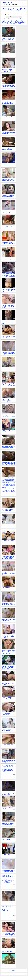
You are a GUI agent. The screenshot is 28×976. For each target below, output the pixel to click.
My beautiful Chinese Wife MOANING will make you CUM (8, 39)
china (4, 21)
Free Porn (7, 2)
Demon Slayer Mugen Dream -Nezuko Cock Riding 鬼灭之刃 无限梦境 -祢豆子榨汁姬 (8, 652)
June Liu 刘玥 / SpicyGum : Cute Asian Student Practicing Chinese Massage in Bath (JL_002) (8, 118)
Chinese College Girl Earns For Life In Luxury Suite (8, 149)
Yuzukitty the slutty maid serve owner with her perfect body (8, 573)
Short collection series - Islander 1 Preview (7, 730)
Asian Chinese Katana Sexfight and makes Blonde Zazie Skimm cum (8, 165)
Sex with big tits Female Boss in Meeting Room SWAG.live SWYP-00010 (7, 903)
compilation (20, 18)
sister (6, 20)
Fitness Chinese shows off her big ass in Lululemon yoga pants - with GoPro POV (8, 384)
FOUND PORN (14, 8)
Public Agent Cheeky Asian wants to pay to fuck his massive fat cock (8, 667)
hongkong (11, 22)
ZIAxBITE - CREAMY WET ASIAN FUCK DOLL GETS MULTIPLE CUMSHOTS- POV (8, 746)
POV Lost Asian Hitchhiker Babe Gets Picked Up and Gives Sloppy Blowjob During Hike (8, 950)
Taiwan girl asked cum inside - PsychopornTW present (8, 447)
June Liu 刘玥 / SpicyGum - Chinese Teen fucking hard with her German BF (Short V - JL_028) (8, 228)
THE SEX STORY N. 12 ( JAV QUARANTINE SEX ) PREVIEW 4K (8, 259)
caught (9, 20)
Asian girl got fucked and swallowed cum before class (8, 416)
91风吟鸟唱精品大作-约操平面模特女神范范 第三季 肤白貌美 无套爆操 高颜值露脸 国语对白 (8, 490)
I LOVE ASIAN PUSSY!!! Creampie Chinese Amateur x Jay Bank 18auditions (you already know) (8, 699)
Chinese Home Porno (6, 964)
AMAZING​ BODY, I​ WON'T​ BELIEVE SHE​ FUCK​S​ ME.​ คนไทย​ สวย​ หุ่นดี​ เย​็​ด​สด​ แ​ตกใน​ (8, 244)
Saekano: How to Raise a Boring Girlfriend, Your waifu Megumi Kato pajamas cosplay (8, 605)
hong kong (19, 20)
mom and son (13, 18)
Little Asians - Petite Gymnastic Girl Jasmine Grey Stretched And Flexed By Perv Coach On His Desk (8, 856)
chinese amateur (18, 22)
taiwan (24, 20)
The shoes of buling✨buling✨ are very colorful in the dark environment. (8, 793)
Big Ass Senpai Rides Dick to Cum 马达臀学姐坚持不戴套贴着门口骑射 (8, 683)
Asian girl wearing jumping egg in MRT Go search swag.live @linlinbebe (8, 881)
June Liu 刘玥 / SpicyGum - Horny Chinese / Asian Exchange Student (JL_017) (8, 102)
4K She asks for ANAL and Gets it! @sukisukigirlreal (8, 196)
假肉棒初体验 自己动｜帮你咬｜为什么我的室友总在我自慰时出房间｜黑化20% (8, 353)
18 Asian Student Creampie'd (8, 53)
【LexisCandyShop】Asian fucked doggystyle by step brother (8, 306)
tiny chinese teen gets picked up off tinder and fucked (7, 770)
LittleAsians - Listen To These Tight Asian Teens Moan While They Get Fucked (7, 71)
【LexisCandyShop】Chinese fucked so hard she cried (8, 322)
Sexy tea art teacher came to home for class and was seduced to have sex (8, 761)
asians (11, 21)
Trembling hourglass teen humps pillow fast (7, 368)
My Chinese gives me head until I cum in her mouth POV (8, 86)
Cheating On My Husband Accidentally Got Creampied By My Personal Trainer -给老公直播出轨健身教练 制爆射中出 (8, 809)
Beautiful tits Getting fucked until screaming (8, 620)
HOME (5, 8)
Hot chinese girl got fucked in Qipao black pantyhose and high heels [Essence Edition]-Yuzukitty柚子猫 (8, 558)
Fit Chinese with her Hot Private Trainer (7, 431)
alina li (23, 21)
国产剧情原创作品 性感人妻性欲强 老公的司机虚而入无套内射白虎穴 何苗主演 (8, 636)
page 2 (14, 970)
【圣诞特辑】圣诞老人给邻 (7, 587)
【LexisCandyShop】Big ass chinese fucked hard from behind (8, 290)
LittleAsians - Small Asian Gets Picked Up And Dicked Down (8, 180)
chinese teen (5, 22)
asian (20, 21)
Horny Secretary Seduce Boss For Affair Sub (7, 510)
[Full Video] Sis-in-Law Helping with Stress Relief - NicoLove (8, 912)
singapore (18, 23)
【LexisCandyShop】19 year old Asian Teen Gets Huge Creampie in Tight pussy (8, 337)
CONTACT (17, 10)
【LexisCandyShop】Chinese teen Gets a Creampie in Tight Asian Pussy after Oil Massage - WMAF (7, 401)
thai (17, 21)
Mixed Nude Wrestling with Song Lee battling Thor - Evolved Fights (8, 212)
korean (7, 21)
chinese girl (12, 23)
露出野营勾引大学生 (6, 839)
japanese (14, 20)
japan (14, 21)
